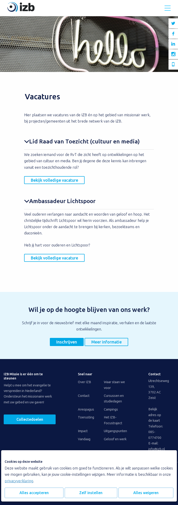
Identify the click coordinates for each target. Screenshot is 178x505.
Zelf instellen (90, 493)
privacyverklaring (19, 481)
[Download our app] (173, 64)
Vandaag (84, 439)
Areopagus (86, 409)
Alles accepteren (34, 493)
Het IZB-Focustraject (113, 420)
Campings (111, 409)
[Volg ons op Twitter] (173, 23)
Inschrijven (66, 342)
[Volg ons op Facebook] (173, 34)
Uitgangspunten (115, 431)
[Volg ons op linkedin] (173, 44)
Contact (83, 396)
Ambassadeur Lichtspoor (62, 201)
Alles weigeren (146, 493)
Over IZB (84, 382)
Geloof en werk (115, 439)
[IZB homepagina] (21, 10)
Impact (83, 431)
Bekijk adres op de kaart (154, 414)
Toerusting (86, 417)
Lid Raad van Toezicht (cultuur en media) (84, 141)
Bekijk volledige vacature (54, 180)
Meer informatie (106, 342)
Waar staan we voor (114, 384)
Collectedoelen (29, 419)
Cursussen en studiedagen (114, 398)
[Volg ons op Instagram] (173, 54)
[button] (168, 8)
